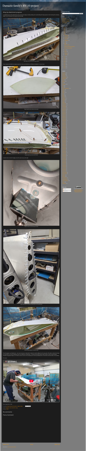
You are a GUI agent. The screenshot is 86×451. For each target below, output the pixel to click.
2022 (65, 34)
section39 (64, 147)
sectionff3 (64, 166)
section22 (64, 123)
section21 (64, 121)
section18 (64, 119)
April (65, 49)
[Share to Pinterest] (30, 406)
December (66, 35)
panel (63, 95)
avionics (63, 74)
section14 (64, 114)
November (66, 37)
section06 (64, 103)
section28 (64, 131)
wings (17, 407)
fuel (63, 82)
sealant (63, 102)
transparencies (64, 179)
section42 (64, 151)
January (66, 54)
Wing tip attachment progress (69, 46)
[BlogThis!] (26, 406)
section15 (64, 116)
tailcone (63, 176)
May (65, 43)
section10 (64, 109)
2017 (65, 63)
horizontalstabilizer (65, 88)
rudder (63, 100)
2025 (65, 29)
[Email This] (25, 406)
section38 (64, 145)
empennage (64, 77)
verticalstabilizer (65, 180)
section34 (64, 140)
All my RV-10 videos (65, 19)
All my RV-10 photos (65, 21)
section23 (64, 124)
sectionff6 (64, 170)
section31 (64, 135)
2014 (65, 67)
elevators (64, 75)
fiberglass (7, 407)
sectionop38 (64, 172)
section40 (64, 148)
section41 (64, 149)
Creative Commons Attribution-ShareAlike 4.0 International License (78, 190)
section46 (64, 156)
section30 (64, 134)
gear (63, 86)
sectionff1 (64, 163)
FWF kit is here (66, 44)
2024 (65, 30)
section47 (64, 158)
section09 (64, 107)
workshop (64, 183)
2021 (65, 56)
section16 (64, 117)
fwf (62, 85)
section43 (64, 152)
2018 (65, 61)
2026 (65, 27)
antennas (63, 72)
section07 (64, 105)
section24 (13, 407)
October (66, 38)
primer (63, 96)
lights (63, 91)
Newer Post (6, 444)
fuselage (63, 84)
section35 (64, 141)
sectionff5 (64, 169)
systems (63, 175)
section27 (64, 130)
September (67, 40)
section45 (64, 155)
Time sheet (64, 18)
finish (63, 79)
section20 (64, 120)
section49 (64, 161)
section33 (64, 138)
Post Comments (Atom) (12, 446)
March (66, 51)
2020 (65, 58)
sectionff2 (64, 165)
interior (63, 89)
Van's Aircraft (64, 22)
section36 (64, 142)
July (65, 41)
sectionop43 (64, 173)
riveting (63, 99)
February (66, 53)
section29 (64, 133)
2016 (65, 64)
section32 (64, 137)
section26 (64, 128)
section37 (64, 144)
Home (7, 409)
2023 (65, 32)
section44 (64, 154)
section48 (64, 159)
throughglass (64, 177)
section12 (64, 112)
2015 (65, 66)
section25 (64, 127)
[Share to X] (28, 406)
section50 (64, 162)
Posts (65, 189)
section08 (64, 106)
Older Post (57, 444)
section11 (64, 110)
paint (63, 93)
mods (10, 407)
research (63, 98)
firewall (63, 81)
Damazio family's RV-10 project (21, 5)
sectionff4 (64, 168)
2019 (65, 59)
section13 (64, 113)
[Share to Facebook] (29, 406)
